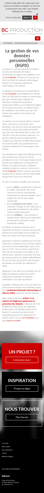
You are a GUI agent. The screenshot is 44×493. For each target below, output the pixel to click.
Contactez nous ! (22, 359)
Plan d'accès (22, 417)
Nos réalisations (7, 450)
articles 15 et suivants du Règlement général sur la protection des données (18, 301)
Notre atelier (6, 447)
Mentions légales (7, 456)
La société (5, 443)
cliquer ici (27, 17)
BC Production (10, 77)
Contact (4, 453)
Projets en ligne (22, 388)
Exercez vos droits (14, 321)
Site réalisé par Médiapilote (11, 469)
